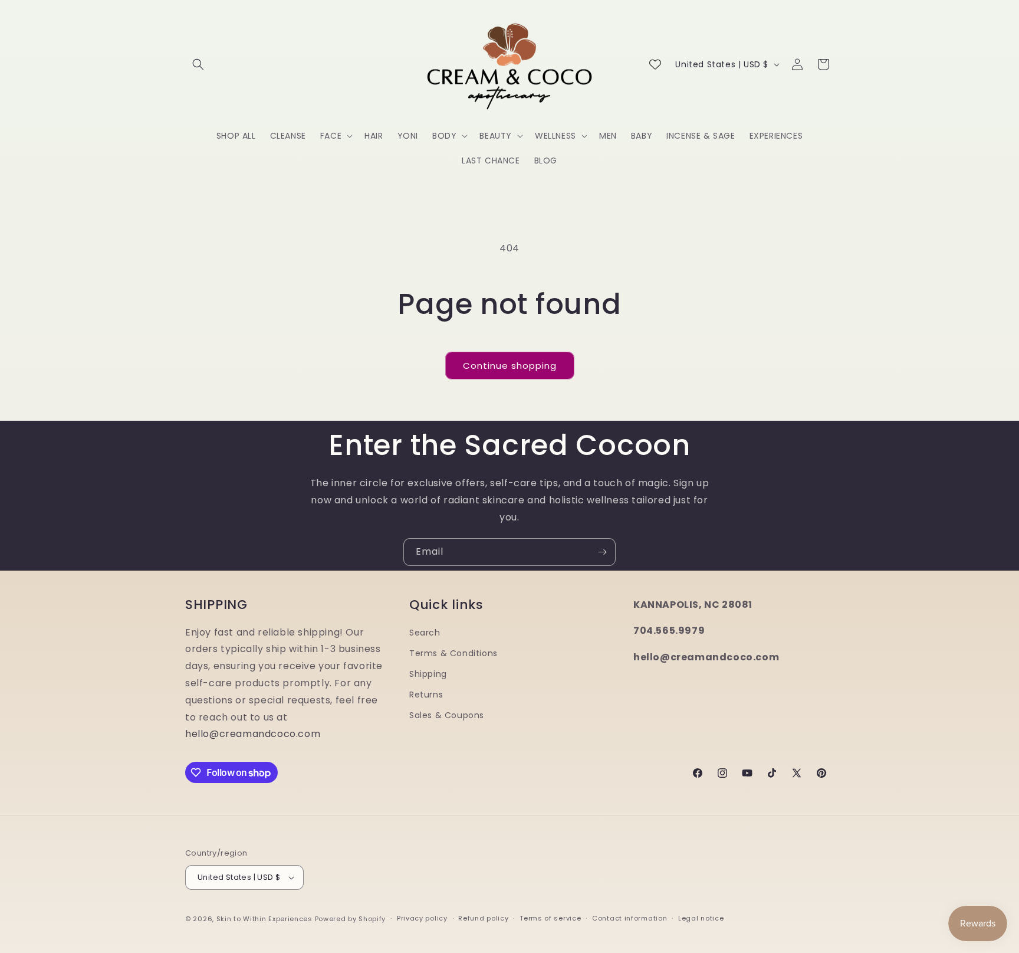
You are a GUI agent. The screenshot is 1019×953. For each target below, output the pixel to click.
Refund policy (483, 918)
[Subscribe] (602, 552)
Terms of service (550, 918)
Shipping (428, 674)
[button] (198, 64)
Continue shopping (510, 365)
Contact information (629, 918)
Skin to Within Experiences (264, 918)
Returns (426, 694)
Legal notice (701, 918)
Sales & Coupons (446, 715)
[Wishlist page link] (655, 64)
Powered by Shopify (350, 918)
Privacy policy (422, 918)
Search (425, 632)
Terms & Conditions (453, 653)
